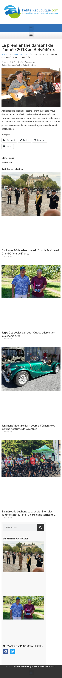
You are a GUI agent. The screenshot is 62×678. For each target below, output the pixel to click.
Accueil (6, 54)
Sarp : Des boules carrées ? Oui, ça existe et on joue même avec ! (28, 334)
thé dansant (7, 162)
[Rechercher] (40, 527)
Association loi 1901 (35, 666)
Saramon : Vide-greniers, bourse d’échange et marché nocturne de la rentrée (28, 427)
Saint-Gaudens (8, 65)
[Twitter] (12, 651)
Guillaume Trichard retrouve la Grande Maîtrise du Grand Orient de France (31, 252)
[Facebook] (5, 651)
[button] (31, 28)
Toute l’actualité (21, 54)
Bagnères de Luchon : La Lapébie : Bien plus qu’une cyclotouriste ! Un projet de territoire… (29, 513)
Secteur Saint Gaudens (26, 65)
